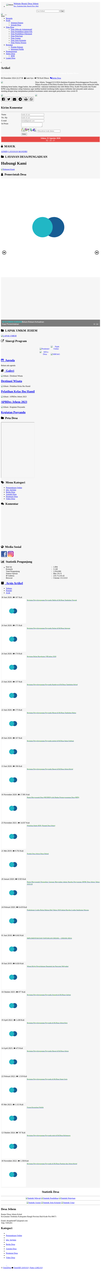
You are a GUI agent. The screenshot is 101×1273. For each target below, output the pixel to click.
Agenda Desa (11, 494)
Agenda (9, 360)
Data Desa (10, 27)
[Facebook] (3, 100)
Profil (8, 21)
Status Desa (10, 54)
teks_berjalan (11, 490)
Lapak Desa (10, 58)
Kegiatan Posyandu (13, 412)
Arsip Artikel (14, 583)
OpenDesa (7, 1268)
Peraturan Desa (12, 496)
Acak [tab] (8, 593)
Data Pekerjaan (17, 36)
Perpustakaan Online (14, 488)
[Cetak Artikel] (25, 100)
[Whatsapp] (31, 100)
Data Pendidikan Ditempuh (21, 34)
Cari (62, 11)
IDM (13, 56)
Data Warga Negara (18, 43)
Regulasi (9, 45)
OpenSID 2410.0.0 (21, 1268)
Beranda (9, 18)
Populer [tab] (9, 591)
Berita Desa (56, 78)
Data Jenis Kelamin (18, 40)
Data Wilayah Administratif (21, 29)
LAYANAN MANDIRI (17, 152)
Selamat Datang (17, 23)
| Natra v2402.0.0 (35, 1268)
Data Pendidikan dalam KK (21, 32)
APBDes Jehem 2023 (14, 401)
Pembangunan (11, 51)
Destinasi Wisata (11, 381)
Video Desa (10, 499)
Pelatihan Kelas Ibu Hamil (18, 391)
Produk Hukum (17, 47)
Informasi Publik (17, 49)
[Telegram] (20, 100)
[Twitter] (8, 100)
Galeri (9, 370)
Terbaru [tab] (9, 588)
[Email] (14, 100)
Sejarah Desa (16, 25)
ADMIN (4, 152)
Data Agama (16, 38)
